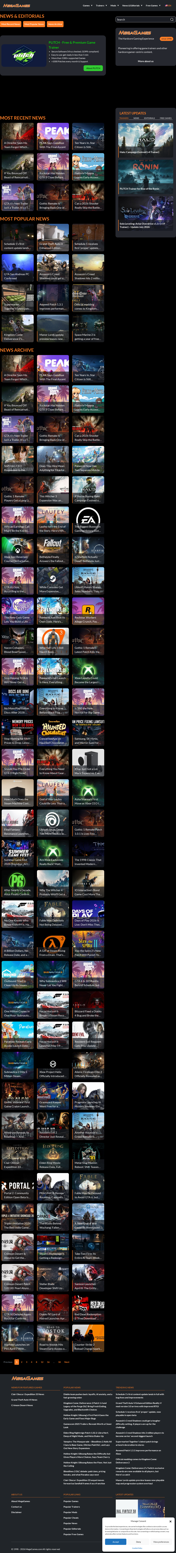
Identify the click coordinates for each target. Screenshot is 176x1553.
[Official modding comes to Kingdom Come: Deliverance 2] (88, 297)
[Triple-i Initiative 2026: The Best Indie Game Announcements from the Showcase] (18, 1216)
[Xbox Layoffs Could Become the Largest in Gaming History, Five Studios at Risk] (88, 671)
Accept (116, 1542)
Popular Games (71, 1501)
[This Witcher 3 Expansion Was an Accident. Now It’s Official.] (53, 489)
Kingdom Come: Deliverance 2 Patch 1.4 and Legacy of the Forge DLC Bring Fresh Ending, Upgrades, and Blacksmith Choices (85, 1406)
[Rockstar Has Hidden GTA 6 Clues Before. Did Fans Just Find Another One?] (53, 166)
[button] (170, 1521)
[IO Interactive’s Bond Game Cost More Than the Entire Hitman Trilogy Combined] (88, 883)
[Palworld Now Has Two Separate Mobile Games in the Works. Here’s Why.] (88, 459)
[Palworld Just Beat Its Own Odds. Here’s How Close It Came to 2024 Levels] (53, 611)
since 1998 (166, 38)
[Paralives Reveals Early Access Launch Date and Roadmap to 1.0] (18, 1035)
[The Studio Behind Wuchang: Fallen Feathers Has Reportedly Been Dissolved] (53, 1216)
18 (59, 1362)
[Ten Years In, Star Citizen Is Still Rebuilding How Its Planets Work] (88, 136)
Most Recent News (10, 24)
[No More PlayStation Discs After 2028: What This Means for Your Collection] (18, 701)
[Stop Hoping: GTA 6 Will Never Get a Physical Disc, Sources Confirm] (18, 671)
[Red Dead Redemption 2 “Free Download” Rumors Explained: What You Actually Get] (88, 1307)
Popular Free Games (73, 1534)
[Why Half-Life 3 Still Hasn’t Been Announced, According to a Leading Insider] (53, 641)
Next (66, 1362)
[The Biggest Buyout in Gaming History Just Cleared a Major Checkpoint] (88, 520)
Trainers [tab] (123, 118)
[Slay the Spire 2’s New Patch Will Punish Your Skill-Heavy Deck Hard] (88, 944)
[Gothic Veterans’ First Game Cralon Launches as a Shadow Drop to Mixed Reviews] (18, 1095)
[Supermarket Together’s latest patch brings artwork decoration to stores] (18, 297)
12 (42, 1362)
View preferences (161, 1542)
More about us (146, 61)
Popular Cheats (71, 1517)
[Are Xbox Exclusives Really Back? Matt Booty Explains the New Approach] (53, 853)
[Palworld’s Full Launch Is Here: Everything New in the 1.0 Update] (53, 671)
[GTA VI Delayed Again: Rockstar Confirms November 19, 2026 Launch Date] (18, 1307)
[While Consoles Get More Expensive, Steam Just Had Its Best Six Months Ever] (53, 580)
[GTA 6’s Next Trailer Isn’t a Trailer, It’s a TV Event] (18, 197)
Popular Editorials (72, 1528)
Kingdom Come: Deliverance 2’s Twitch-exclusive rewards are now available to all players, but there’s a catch (140, 1471)
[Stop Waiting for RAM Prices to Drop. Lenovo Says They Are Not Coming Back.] (18, 732)
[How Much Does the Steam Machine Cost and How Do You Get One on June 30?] (18, 792)
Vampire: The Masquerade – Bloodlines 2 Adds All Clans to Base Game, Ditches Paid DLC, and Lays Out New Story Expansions (88, 1444)
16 (48, 1362)
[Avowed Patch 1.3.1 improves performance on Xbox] (53, 297)
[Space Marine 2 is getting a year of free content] (88, 328)
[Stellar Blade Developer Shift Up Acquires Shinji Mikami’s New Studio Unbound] (53, 1277)
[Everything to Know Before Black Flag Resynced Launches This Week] (53, 701)
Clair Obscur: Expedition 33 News (27, 1394)
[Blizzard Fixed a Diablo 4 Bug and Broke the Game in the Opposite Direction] (88, 1004)
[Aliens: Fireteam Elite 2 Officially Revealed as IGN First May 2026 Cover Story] (88, 1065)
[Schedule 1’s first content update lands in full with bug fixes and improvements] (18, 237)
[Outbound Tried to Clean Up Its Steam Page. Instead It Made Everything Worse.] (18, 974)
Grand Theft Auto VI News (24, 1399)
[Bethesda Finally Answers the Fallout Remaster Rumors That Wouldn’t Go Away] (53, 550)
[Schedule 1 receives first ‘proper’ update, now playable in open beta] (88, 237)
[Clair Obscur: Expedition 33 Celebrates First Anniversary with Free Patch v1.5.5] (18, 1156)
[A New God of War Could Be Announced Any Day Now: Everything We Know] (88, 1216)
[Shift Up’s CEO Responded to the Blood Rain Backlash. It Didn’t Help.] (18, 459)
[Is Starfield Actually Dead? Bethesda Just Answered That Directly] (88, 550)
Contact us (16, 1506)
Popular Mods (70, 1512)
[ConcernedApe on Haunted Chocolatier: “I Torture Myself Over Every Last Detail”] (53, 732)
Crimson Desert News (22, 1405)
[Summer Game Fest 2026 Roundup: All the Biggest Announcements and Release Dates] (18, 853)
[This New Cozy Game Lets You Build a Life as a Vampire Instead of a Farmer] (18, 611)
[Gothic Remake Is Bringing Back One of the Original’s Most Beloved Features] (53, 197)
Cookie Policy (137, 1548)
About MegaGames (20, 1501)
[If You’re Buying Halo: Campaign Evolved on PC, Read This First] (88, 489)
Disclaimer (16, 1512)
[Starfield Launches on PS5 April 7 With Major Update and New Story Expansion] (18, 1338)
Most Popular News (34, 24)
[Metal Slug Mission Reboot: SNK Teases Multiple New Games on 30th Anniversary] (88, 1156)
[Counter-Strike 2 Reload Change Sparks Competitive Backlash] (88, 1338)
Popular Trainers (72, 1506)
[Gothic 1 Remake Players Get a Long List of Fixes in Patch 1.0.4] (18, 489)
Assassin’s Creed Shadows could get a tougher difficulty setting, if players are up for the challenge (138, 1424)
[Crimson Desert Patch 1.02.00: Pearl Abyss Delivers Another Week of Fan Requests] (18, 1277)
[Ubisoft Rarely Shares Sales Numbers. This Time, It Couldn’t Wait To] (88, 580)
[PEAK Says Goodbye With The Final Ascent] (53, 136)
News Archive (55, 24)
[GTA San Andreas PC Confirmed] (18, 267)
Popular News (70, 1523)
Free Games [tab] (165, 118)
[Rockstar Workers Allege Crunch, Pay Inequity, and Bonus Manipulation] (88, 611)
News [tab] (136, 118)
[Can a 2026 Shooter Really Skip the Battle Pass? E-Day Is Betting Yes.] (88, 197)
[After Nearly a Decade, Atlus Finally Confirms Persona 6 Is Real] (18, 883)
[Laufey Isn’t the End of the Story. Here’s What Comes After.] (53, 520)
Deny (138, 1542)
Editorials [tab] (149, 118)
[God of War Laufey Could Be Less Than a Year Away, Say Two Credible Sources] (53, 792)
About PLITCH (93, 68)
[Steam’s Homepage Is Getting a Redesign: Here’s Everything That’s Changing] (53, 1247)
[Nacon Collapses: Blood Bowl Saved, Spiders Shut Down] (18, 641)
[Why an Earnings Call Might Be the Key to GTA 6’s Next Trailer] (18, 520)
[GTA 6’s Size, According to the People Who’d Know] (18, 580)
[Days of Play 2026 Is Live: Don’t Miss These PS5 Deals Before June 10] (88, 913)
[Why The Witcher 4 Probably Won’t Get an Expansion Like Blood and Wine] (53, 883)
